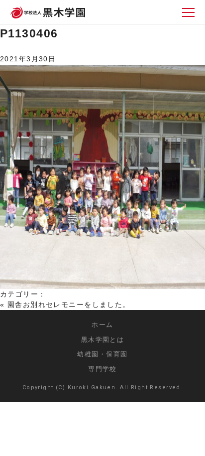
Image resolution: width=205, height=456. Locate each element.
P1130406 (29, 33)
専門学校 (102, 369)
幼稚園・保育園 (102, 354)
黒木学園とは (102, 339)
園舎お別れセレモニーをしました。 (68, 304)
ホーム (102, 324)
